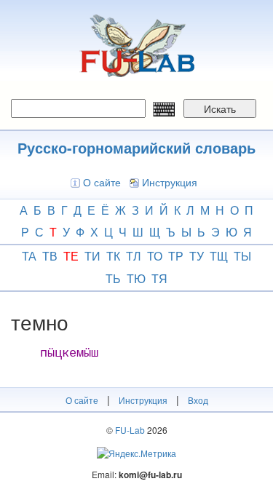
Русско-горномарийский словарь (136, 147)
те (71, 255)
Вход (198, 400)
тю (136, 278)
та (29, 255)
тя (159, 278)
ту (196, 255)
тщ (219, 255)
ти (92, 255)
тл (133, 255)
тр (175, 255)
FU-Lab (130, 430)
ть (113, 278)
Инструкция (169, 182)
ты (242, 255)
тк (113, 255)
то (154, 255)
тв (50, 255)
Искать (220, 108)
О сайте (102, 182)
